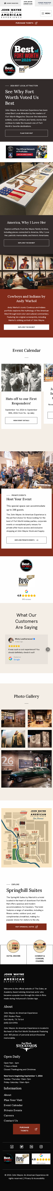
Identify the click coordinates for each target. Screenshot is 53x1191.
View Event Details (21, 420)
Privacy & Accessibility (34, 1178)
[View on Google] (11, 640)
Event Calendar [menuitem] (13, 1105)
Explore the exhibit (26, 327)
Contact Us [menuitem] (11, 1120)
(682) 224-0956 (11, 1022)
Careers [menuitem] (9, 1115)
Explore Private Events (24, 540)
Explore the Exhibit (26, 243)
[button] (5, 649)
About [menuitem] (7, 1094)
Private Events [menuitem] (13, 1110)
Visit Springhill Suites (24, 927)
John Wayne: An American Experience (29, 1175)
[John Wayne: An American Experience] (11, 13)
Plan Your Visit (26, 133)
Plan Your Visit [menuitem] (13, 1100)
